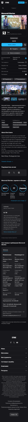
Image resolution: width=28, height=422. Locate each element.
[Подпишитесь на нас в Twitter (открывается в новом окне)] (14, 173)
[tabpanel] (14, 273)
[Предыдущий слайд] (2, 99)
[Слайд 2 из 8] (14, 99)
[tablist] (14, 249)
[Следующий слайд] (25, 99)
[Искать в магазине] (3, 8)
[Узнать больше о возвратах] (26, 62)
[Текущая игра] (7, 99)
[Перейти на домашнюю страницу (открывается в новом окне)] (9, 173)
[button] (14, 161)
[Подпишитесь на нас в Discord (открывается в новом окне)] (19, 173)
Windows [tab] (5, 250)
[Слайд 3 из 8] (21, 99)
